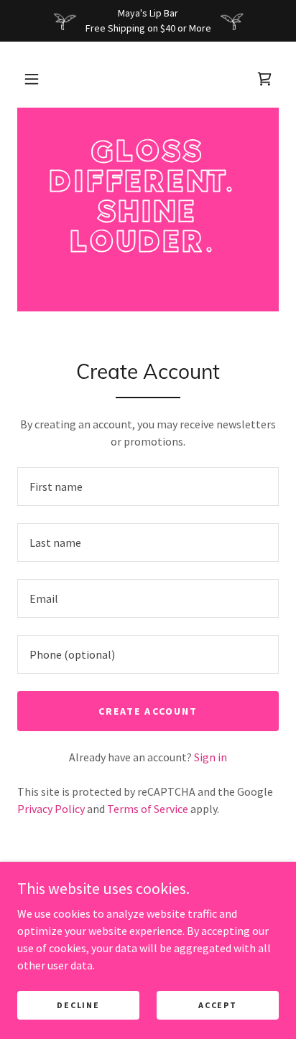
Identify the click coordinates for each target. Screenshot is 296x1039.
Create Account (147, 711)
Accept (217, 1005)
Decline (78, 1005)
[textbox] (148, 486)
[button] (31, 79)
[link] (148, 196)
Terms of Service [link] (147, 808)
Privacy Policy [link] (51, 808)
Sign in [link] (210, 757)
